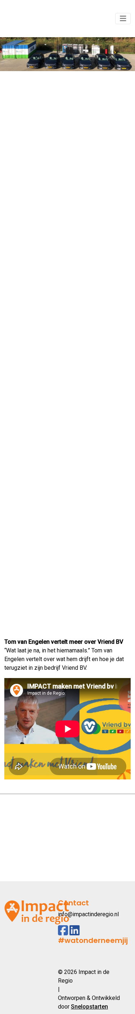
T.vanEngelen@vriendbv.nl (38, 610)
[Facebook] (63, 930)
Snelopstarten (89, 1006)
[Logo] (36, 18)
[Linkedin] (74, 930)
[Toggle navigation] (123, 18)
